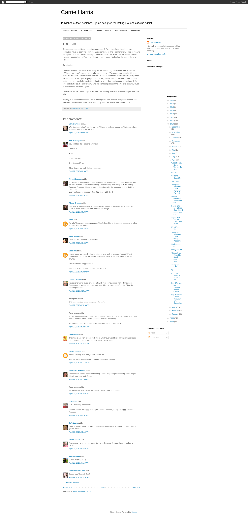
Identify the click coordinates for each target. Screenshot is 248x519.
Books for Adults (121, 31)
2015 (172, 107)
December (176, 127)
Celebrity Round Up (176, 177)
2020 (172, 100)
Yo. (172, 270)
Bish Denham (74, 440)
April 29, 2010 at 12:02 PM (79, 477)
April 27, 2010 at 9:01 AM (79, 195)
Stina (71, 220)
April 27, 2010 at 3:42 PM (79, 449)
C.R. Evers (73, 423)
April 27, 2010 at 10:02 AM (79, 272)
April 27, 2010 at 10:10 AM (79, 291)
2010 (172, 124)
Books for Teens (87, 31)
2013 (172, 114)
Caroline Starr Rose (77, 471)
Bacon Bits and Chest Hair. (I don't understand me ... (177, 210)
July (173, 150)
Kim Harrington (75, 141)
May (174, 157)
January (175, 314)
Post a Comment (72, 482)
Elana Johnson (75, 351)
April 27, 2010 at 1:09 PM (79, 379)
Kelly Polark (74, 236)
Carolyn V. (73, 402)
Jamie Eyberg (74, 124)
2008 (172, 322)
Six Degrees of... (176, 245)
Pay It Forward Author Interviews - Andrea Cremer (177, 287)
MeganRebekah (75, 179)
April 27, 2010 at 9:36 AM (79, 212)
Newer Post (67, 487)
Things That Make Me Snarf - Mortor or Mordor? (176, 189)
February (175, 311)
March (174, 307)
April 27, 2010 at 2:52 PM (79, 415)
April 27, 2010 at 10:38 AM (79, 305)
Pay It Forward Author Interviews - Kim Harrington (177, 299)
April (174, 160)
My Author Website (70, 31)
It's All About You (176, 228)
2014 (172, 111)
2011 (172, 121)
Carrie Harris (77, 12)
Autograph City (175, 266)
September (176, 141)
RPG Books (135, 31)
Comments (154, 337)
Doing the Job (176, 250)
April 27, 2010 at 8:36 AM (79, 133)
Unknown (73, 251)
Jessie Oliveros (75, 280)
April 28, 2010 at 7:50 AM (79, 463)
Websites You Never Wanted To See (176, 166)
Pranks (174, 173)
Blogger (134, 512)
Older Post (136, 487)
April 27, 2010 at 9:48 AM (79, 229)
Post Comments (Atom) (82, 492)
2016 (172, 104)
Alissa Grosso (75, 203)
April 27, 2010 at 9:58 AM (79, 243)
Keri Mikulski (74, 457)
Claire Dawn (74, 335)
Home (102, 487)
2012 (172, 117)
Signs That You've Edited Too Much (176, 221)
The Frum (175, 181)
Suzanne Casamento (77, 370)
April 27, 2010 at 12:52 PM (79, 363)
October (175, 138)
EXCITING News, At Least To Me (175, 277)
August (175, 147)
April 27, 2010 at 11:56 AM (79, 344)
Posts (152, 333)
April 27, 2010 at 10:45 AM (79, 327)
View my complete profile (156, 54)
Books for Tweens (104, 31)
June (174, 153)
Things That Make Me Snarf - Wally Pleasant (176, 237)
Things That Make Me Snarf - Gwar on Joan (176, 257)
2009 (172, 318)
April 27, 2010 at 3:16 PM (79, 432)
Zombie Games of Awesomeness (176, 199)
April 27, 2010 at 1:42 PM (79, 394)
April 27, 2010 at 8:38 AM (79, 171)
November (176, 132)
